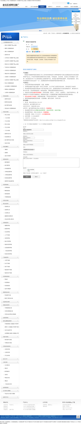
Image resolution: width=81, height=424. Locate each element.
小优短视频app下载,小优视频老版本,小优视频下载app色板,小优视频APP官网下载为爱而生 (20, 0)
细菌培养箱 (7, 225)
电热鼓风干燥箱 (8, 269)
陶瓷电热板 (7, 190)
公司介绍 (6, 404)
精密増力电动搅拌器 (9, 181)
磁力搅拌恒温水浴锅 (9, 140)
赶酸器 (6, 152)
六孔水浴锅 (7, 127)
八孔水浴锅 (7, 130)
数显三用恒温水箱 (9, 298)
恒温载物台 (7, 282)
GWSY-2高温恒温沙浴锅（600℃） (31, 406)
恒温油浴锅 (5, 96)
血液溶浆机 (5, 317)
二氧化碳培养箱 (8, 250)
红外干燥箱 (7, 263)
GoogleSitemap (43, 417)
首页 (71, 3)
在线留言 (66, 6)
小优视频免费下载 (22, 421)
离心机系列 (5, 203)
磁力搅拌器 (7, 165)
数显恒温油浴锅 (8, 102)
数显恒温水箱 (6, 292)
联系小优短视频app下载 (74, 7)
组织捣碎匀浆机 (8, 339)
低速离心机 (7, 209)
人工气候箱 (7, 235)
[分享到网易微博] (39, 52)
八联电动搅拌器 (8, 174)
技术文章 (58, 6)
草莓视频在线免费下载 (48, 421)
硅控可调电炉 (8, 288)
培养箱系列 (5, 222)
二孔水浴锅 (7, 117)
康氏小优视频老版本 (9, 51)
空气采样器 (7, 355)
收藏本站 (75, 3)
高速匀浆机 (5, 336)
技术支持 (6, 408)
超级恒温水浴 (8, 133)
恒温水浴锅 (5, 111)
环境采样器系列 (6, 346)
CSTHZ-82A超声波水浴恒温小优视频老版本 (33, 404)
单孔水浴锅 (7, 114)
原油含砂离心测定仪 (9, 219)
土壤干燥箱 (7, 260)
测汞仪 (6, 368)
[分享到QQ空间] (32, 52)
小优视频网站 (7, 421)
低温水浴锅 (7, 143)
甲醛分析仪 (7, 377)
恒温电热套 (7, 285)
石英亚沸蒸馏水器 (9, 311)
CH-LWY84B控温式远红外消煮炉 (30, 408)
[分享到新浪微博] (34, 52)
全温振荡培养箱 (8, 247)
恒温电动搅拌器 (8, 178)
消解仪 (6, 149)
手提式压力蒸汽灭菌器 (10, 393)
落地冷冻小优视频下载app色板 (12, 64)
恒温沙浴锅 (5, 200)
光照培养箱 (7, 238)
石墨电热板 (7, 187)
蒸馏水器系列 (6, 305)
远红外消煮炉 (8, 155)
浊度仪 (6, 374)
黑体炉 (6, 279)
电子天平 (5, 359)
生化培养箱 (7, 231)
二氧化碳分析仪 (8, 384)
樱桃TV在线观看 (57, 421)
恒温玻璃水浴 (8, 136)
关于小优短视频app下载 (34, 7)
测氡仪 (6, 380)
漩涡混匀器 (7, 54)
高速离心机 (7, 206)
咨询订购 (30, 66)
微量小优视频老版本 (9, 48)
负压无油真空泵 (8, 330)
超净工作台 (5, 397)
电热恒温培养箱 (8, 244)
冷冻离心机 (7, 212)
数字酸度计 (7, 371)
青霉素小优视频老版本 (10, 89)
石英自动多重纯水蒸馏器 (10, 314)
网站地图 (2, 421)
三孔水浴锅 (7, 121)
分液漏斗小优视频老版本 (10, 76)
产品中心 (42, 6)
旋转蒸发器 (5, 387)
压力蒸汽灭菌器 (6, 390)
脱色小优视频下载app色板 (11, 45)
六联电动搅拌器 (8, 171)
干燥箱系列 (5, 257)
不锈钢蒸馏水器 (8, 307)
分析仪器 (5, 362)
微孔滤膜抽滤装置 (7, 320)
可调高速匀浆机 (8, 342)
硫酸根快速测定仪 (9, 216)
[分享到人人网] (38, 52)
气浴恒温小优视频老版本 (10, 67)
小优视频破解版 (14, 421)
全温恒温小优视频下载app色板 (12, 79)
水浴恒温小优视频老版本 (10, 70)
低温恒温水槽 (6, 301)
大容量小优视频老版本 (10, 92)
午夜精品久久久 (73, 421)
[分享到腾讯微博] (36, 52)
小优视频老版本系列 (7, 42)
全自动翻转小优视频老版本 (11, 86)
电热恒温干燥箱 (8, 272)
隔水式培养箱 (8, 241)
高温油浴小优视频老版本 (10, 108)
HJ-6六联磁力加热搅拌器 (32, 124)
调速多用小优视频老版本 (10, 73)
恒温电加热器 (6, 276)
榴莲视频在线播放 (66, 421)
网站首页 (3, 417)
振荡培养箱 (7, 228)
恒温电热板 (5, 184)
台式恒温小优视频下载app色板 (12, 57)
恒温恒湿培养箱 (8, 253)
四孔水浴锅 (7, 124)
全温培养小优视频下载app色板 (12, 61)
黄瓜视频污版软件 (39, 421)
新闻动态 (6, 406)
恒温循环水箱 (8, 295)
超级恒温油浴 (8, 98)
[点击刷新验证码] (31, 170)
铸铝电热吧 (7, 193)
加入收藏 (40, 66)
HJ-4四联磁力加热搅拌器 (46, 124)
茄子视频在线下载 (30, 421)
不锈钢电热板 (8, 196)
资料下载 (11, 409)
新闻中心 (50, 6)
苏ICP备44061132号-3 (57, 417)
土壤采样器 (7, 352)
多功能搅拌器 (8, 168)
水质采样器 (7, 349)
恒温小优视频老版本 (9, 83)
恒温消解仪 (5, 146)
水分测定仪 (7, 365)
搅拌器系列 (5, 159)
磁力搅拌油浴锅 (8, 105)
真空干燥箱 (7, 266)
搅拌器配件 (7, 162)
